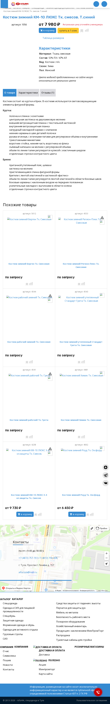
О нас (6, 651)
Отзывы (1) (47, 92)
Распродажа (63, 635)
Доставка (44, 654)
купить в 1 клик (68, 30)
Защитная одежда (13, 620)
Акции (42, 664)
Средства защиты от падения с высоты (78, 603)
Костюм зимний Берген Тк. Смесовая (29, 263)
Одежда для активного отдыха (20, 629)
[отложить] (81, 30)
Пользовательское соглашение (91, 700)
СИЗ (5, 638)
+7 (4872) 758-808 (47, 557)
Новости (8, 664)
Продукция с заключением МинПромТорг (80, 630)
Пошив (7, 660)
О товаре (9, 92)
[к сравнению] (87, 30)
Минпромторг (47, 669)
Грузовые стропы (13, 634)
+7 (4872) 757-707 (28, 557)
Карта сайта (45, 673)
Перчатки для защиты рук (71, 607)
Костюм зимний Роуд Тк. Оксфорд (81, 494)
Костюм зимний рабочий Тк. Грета (29, 419)
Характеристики (28, 92)
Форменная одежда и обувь (18, 625)
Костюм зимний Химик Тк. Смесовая (81, 419)
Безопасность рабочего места (73, 617)
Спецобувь (9, 615)
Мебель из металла (67, 612)
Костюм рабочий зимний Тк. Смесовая (28, 341)
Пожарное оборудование (70, 621)
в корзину (49, 30)
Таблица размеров (53, 38)
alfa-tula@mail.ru (28, 572)
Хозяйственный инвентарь (71, 626)
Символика (9, 655)
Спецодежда (10, 603)
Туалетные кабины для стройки (74, 639)
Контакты (8, 669)
